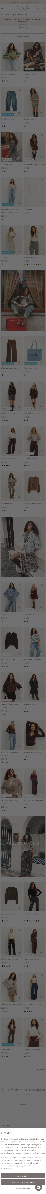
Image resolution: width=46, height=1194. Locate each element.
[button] (38, 1187)
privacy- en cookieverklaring (28, 1166)
